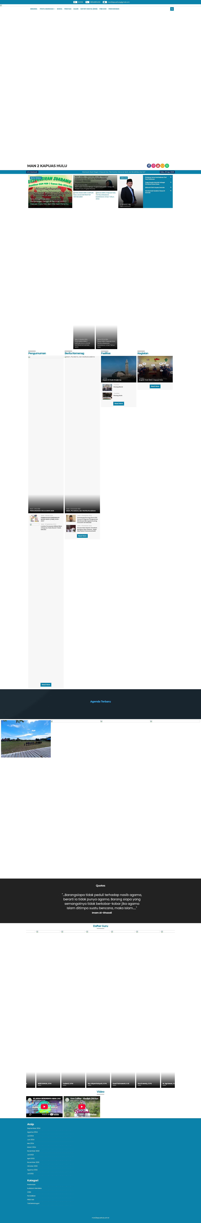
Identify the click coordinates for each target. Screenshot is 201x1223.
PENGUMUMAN (114, 9)
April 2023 (30, 1158)
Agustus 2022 (32, 1170)
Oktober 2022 (32, 1166)
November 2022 (33, 1162)
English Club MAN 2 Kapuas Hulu (151, 380)
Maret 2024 (31, 1147)
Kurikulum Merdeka (34, 1188)
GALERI (75, 9)
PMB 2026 (102, 9)
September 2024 (33, 1128)
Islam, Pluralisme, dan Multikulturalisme (81, 511)
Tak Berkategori (33, 1203)
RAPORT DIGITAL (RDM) (89, 9)
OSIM (29, 1192)
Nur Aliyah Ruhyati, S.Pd (62, 1083)
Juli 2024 (30, 1136)
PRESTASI (67, 9)
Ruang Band (118, 387)
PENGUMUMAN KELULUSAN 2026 (42, 511)
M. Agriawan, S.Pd (134, 1083)
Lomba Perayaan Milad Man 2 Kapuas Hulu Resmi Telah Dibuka (51, 527)
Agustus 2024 (32, 1132)
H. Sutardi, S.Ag (158, 1083)
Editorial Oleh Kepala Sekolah (155, 187)
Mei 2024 (30, 1143)
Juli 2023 (30, 1155)
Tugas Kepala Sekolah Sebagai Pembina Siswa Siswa (155, 183)
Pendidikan (31, 1196)
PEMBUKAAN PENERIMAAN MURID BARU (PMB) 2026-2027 (50, 519)
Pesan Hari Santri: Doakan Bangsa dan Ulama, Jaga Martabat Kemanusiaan (87, 529)
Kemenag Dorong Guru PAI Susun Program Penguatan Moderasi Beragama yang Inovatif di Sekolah (87, 520)
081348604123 (95, 2)
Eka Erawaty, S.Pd (110, 1083)
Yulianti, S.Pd (33, 1083)
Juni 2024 (30, 1139)
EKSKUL (59, 9)
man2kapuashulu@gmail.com (119, 2)
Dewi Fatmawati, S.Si (86, 1083)
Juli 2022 (30, 1173)
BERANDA (33, 9)
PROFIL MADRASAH (47, 9)
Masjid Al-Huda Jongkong (112, 380)
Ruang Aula (118, 395)
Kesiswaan (31, 1184)
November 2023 (33, 1151)
